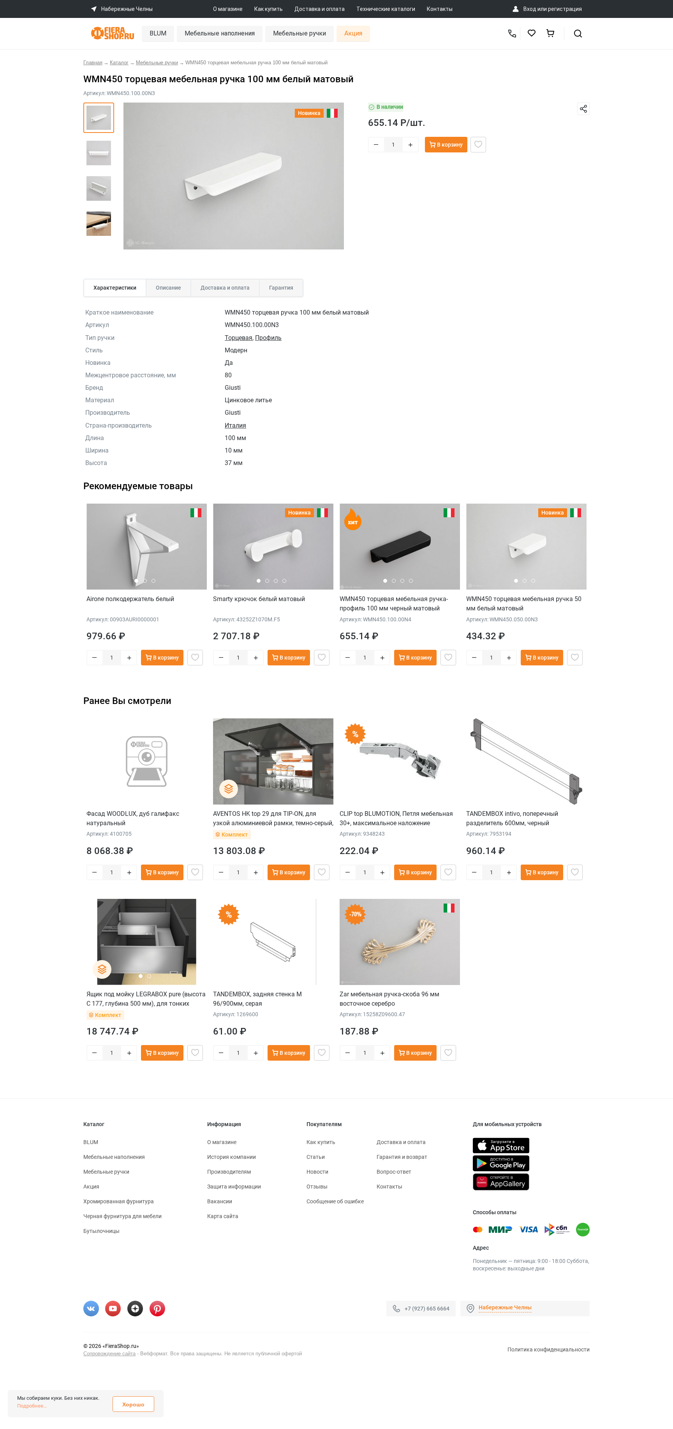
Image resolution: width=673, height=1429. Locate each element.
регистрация (565, 9)
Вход (529, 9)
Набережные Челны (505, 1307)
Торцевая (238, 337)
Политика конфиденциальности (548, 1349)
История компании (231, 1157)
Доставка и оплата (319, 9)
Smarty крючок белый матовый (259, 599)
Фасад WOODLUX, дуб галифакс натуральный (132, 818)
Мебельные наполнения (220, 33)
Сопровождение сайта (109, 1353)
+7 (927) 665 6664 (427, 1308)
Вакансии (219, 1201)
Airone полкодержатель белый (130, 599)
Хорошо (133, 1404)
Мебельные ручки (299, 33)
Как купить (268, 9)
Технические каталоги (385, 9)
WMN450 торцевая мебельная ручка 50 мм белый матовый (523, 603)
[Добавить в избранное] (478, 144)
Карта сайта (222, 1216)
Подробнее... (32, 1406)
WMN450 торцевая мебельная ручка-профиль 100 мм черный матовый (394, 603)
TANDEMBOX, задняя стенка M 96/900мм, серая (257, 998)
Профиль (268, 337)
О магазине (228, 9)
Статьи (316, 1157)
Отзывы (317, 1186)
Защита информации (234, 1186)
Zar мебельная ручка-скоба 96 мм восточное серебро (389, 998)
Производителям (229, 1172)
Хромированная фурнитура (118, 1201)
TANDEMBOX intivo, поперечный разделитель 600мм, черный (512, 818)
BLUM (158, 33)
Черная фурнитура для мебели (122, 1216)
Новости (317, 1172)
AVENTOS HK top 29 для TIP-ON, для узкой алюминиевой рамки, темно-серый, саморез (273, 818)
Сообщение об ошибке (335, 1201)
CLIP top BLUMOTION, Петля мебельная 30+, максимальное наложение (396, 818)
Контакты (440, 9)
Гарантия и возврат (402, 1157)
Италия (235, 425)
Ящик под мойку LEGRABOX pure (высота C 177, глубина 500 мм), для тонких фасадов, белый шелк (146, 998)
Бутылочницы (101, 1231)
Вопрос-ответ (394, 1172)
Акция (353, 33)
